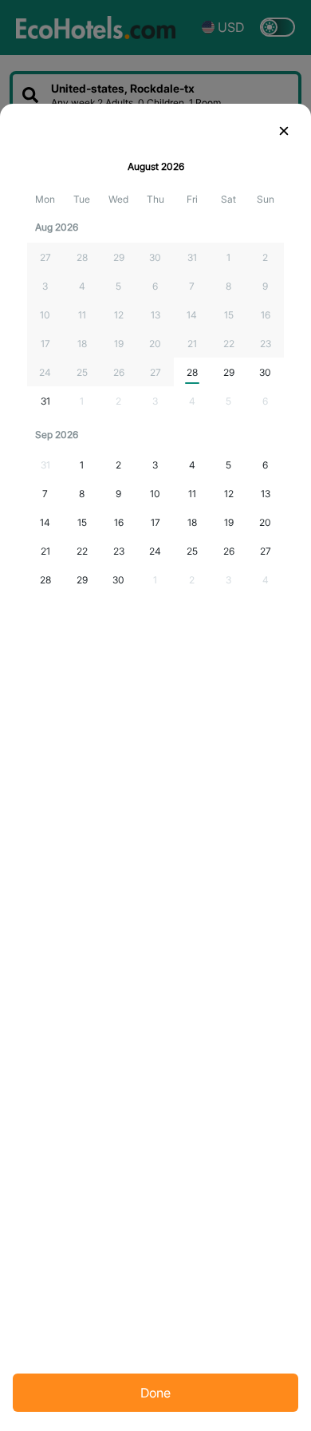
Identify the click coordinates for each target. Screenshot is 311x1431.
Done (155, 1393)
